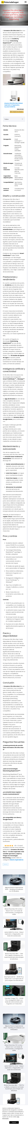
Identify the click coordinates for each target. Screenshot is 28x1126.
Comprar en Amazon (17, 111)
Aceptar (14, 1122)
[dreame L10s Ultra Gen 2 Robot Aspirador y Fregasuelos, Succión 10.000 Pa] (14, 95)
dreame (6, 864)
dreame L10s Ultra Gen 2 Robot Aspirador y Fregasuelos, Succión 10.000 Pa (13, 105)
